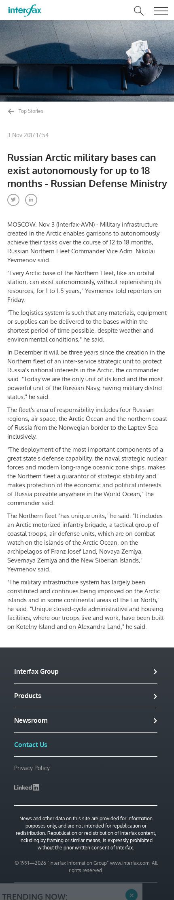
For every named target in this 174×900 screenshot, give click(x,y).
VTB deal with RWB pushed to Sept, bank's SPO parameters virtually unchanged (64, 860)
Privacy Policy (32, 767)
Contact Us (30, 745)
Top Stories (30, 111)
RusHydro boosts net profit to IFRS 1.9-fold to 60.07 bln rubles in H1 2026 (64, 880)
